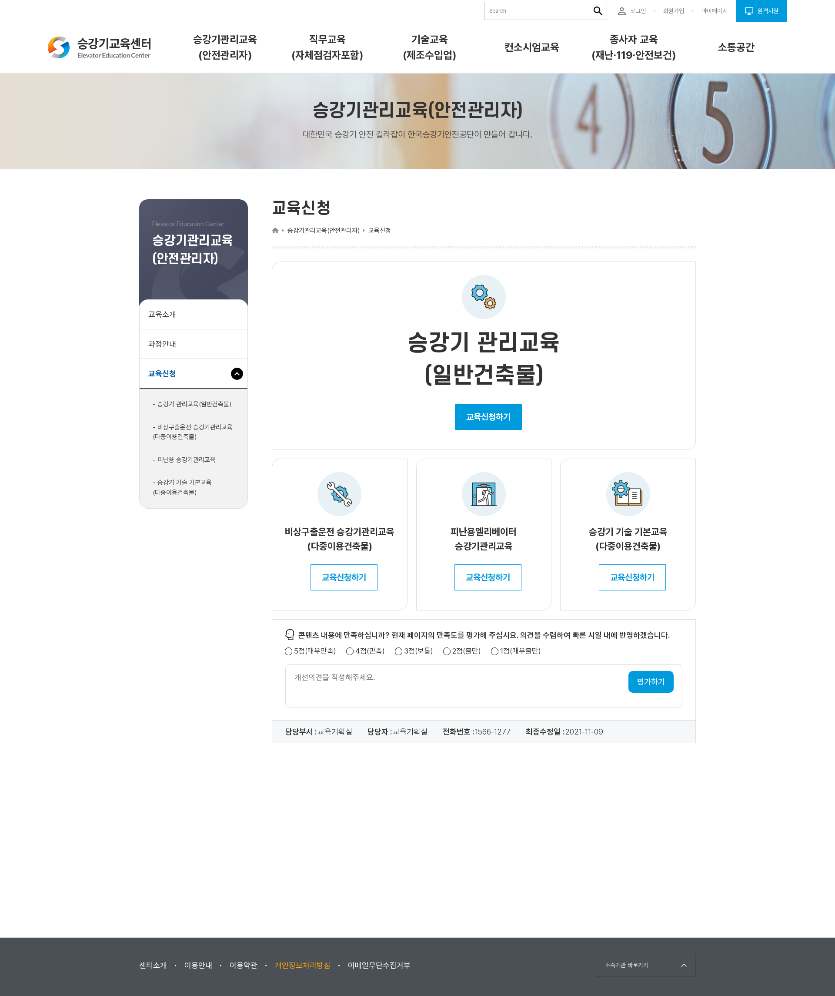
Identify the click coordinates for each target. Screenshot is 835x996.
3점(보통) (418, 651)
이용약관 (243, 965)
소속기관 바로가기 (626, 965)
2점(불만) (466, 651)
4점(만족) (370, 651)
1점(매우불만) (520, 651)
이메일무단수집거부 (379, 965)
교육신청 (165, 379)
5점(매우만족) (315, 651)
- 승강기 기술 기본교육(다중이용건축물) (182, 487)
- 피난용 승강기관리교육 (184, 460)
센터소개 (153, 965)
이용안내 (198, 965)
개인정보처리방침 (303, 965)
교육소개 (162, 314)
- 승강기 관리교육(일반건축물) (192, 404)
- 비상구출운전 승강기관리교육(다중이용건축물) (193, 432)
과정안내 (162, 344)
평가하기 (651, 681)
